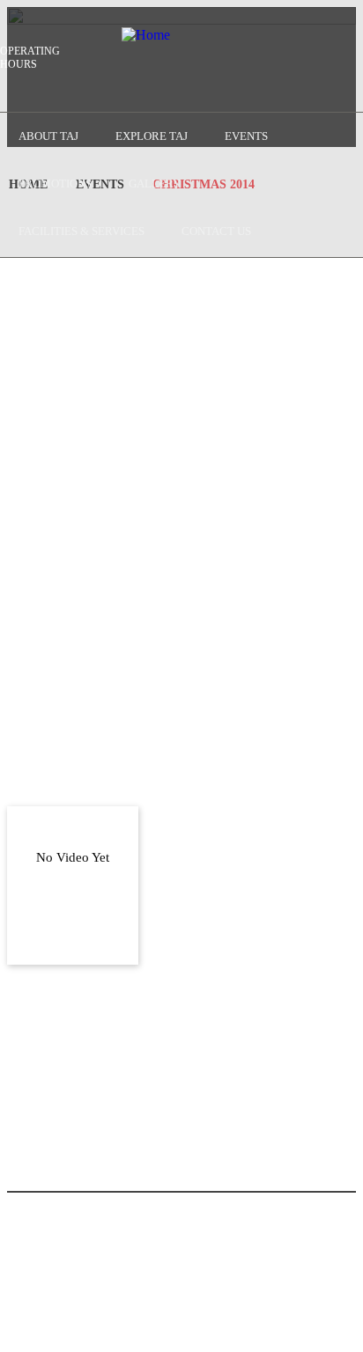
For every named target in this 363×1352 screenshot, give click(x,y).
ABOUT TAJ (48, 136)
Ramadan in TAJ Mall (201, 969)
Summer (191, 862)
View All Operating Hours (146, 1313)
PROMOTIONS (55, 183)
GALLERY (155, 183)
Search (18, 79)
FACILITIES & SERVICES (81, 231)
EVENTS (246, 136)
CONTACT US (216, 231)
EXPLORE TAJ (151, 136)
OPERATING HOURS (30, 57)
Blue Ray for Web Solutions (280, 1273)
